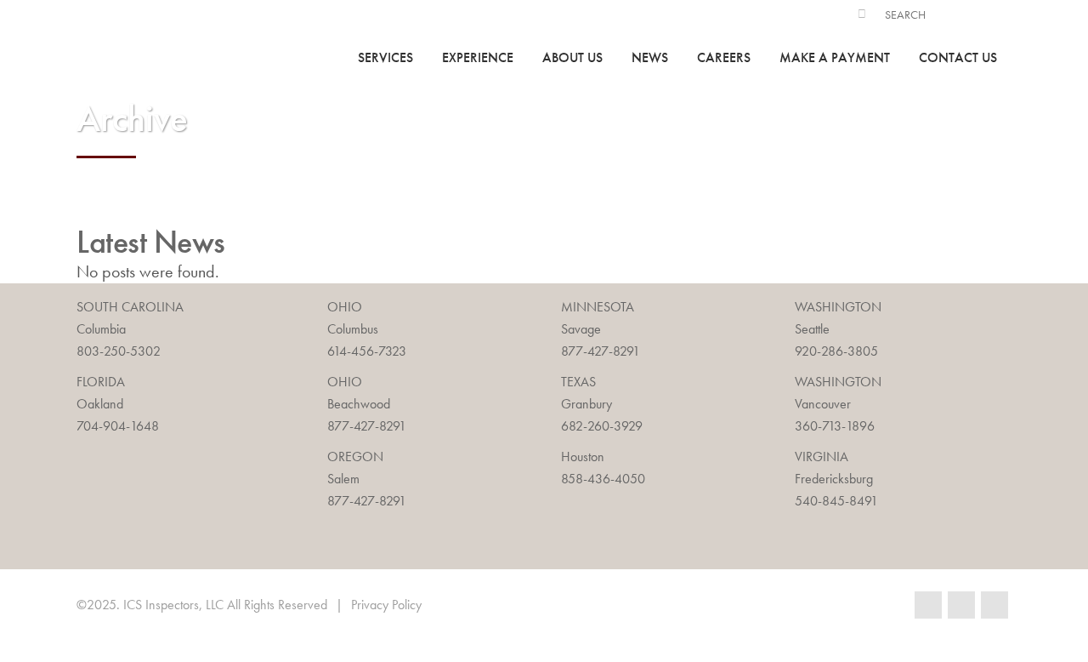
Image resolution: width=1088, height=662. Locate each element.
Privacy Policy (386, 604)
